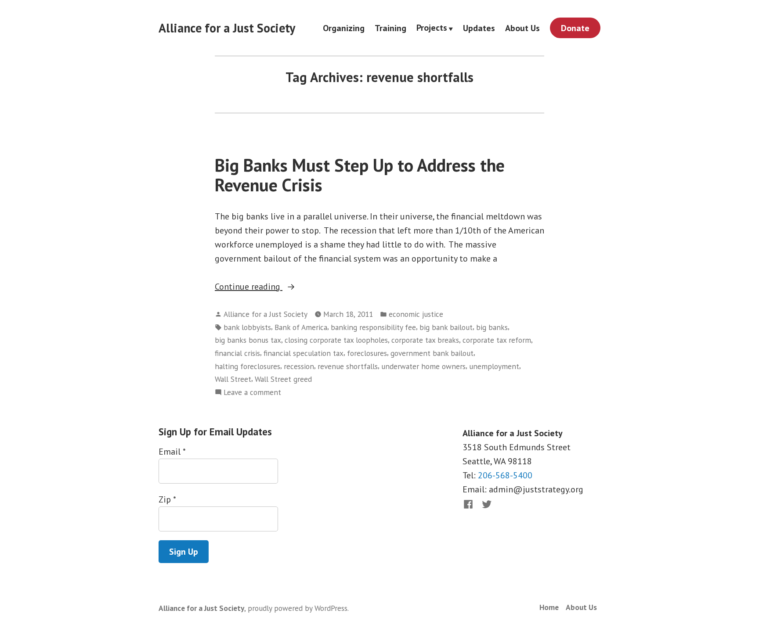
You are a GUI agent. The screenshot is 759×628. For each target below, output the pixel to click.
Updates (479, 28)
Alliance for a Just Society (227, 28)
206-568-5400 (505, 475)
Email (172, 451)
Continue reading (264, 287)
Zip (167, 499)
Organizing (344, 28)
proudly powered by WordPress (297, 608)
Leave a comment (252, 392)
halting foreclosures (247, 366)
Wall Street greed (283, 379)
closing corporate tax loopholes (336, 340)
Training (390, 28)
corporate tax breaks (425, 340)
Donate (575, 28)
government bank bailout (431, 353)
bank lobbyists (247, 327)
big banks (492, 327)
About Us (522, 28)
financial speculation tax (303, 353)
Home (549, 607)
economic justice (416, 314)
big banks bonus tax (248, 340)
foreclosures (367, 353)
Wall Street (233, 379)
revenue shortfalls (348, 366)
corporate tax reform (497, 340)
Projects (431, 28)
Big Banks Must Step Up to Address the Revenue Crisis (360, 175)
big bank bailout (446, 327)
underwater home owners (423, 366)
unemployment (494, 366)
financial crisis (237, 353)
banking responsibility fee (373, 327)
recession (299, 366)
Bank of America (301, 327)
